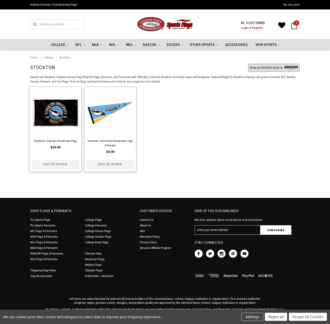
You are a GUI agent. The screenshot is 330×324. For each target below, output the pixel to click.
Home (34, 57)
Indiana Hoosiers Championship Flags (53, 4)
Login (244, 27)
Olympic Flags (94, 270)
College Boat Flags (96, 242)
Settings (252, 316)
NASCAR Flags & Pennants (46, 253)
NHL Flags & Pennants (43, 242)
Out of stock (55, 164)
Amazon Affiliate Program (156, 248)
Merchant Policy (150, 236)
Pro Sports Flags (40, 219)
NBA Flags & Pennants (44, 248)
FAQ (142, 231)
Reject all (276, 316)
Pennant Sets (93, 253)
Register (257, 27)
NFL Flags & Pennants (43, 231)
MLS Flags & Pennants (44, 259)
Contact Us (147, 219)
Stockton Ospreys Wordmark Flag (55, 141)
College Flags (93, 219)
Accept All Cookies (308, 316)
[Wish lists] (281, 25)
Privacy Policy (148, 242)
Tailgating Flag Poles (43, 270)
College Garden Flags (98, 236)
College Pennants (96, 225)
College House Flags (98, 231)
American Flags (95, 259)
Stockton (64, 57)
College (48, 57)
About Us (145, 225)
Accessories (236, 45)
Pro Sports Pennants (42, 225)
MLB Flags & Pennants (44, 236)
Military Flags (93, 264)
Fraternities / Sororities (99, 276)
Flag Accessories (41, 276)
